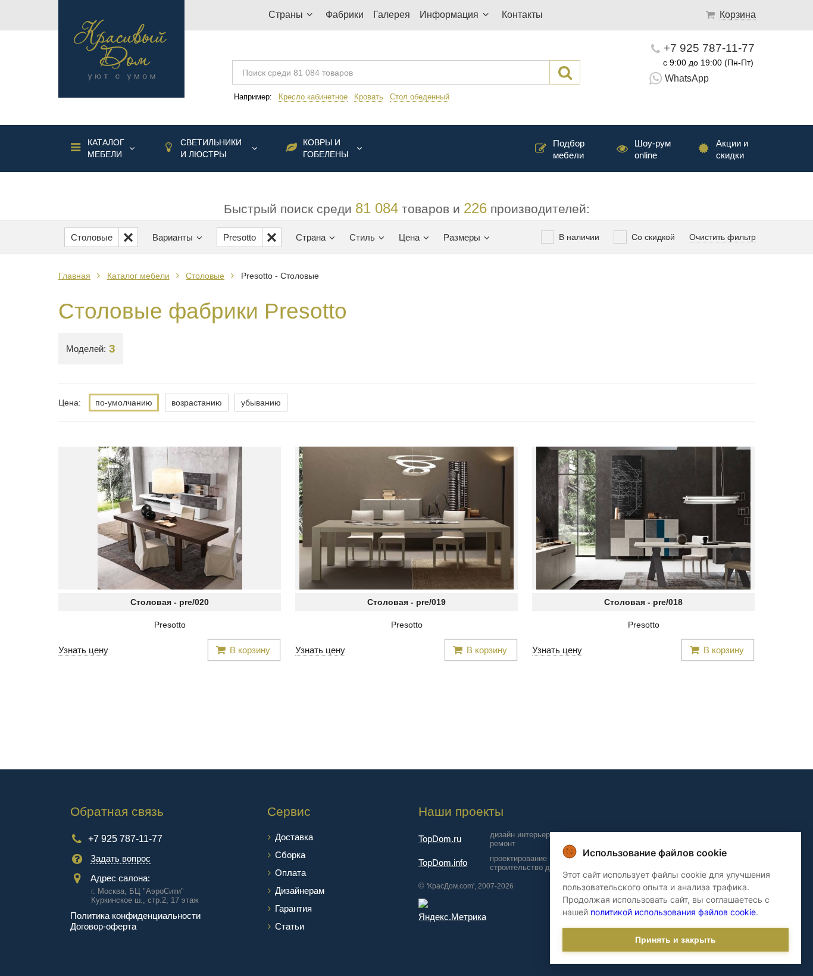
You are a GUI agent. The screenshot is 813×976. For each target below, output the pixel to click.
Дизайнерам (299, 890)
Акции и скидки (732, 149)
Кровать (368, 96)
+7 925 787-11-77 (709, 48)
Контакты (522, 15)
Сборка (290, 855)
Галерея (391, 15)
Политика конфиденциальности (135, 915)
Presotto (170, 624)
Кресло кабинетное (313, 96)
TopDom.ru (439, 839)
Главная (74, 275)
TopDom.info (442, 862)
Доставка (294, 837)
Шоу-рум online (652, 149)
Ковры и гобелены (325, 148)
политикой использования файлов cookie (673, 912)
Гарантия (293, 908)
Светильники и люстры (211, 148)
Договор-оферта (103, 926)
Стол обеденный (419, 96)
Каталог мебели (105, 148)
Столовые (205, 275)
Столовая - (169, 602)
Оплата (290, 873)
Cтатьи (289, 926)
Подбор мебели (568, 149)
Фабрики (345, 15)
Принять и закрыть (675, 939)
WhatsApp (687, 78)
